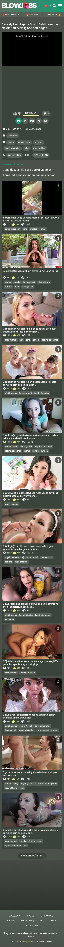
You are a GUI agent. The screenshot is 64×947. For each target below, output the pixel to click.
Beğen (15, 113)
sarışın (36, 340)
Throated (12, 136)
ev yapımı (9, 619)
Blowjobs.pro (27, 942)
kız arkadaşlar (26, 615)
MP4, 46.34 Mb (41, 155)
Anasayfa (14, 916)
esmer (11, 142)
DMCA (53, 920)
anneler (17, 282)
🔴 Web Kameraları (10, 15)
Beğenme (19, 113)
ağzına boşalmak (50, 340)
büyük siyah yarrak (43, 446)
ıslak (27, 148)
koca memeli (11, 340)
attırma (38, 142)
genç (24, 229)
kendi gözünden (12, 148)
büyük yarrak (24, 142)
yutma (27, 451)
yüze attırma (44, 282)
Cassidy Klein (14, 155)
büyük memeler (12, 557)
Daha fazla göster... (32, 855)
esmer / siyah (11, 446)
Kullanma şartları (32, 920)
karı (21, 340)
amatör (33, 229)
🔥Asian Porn (32, 15)
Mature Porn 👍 (53, 15)
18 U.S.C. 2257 (32, 925)
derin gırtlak (39, 148)
